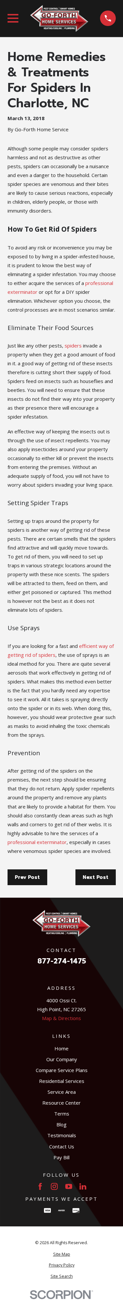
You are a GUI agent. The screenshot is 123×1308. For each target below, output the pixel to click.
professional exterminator (37, 842)
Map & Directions (61, 1018)
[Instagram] (54, 1186)
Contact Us (61, 1146)
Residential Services (61, 1081)
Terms (61, 1113)
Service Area (62, 1092)
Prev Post (27, 877)
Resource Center (61, 1102)
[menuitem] (62, 1254)
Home (61, 1048)
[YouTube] (68, 1186)
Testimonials (61, 1135)
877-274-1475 (61, 961)
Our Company (61, 1059)
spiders (73, 345)
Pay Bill (61, 1157)
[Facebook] (40, 1186)
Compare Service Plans (62, 1070)
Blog (61, 1124)
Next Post (95, 877)
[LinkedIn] (82, 1186)
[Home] (59, 18)
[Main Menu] (13, 18)
